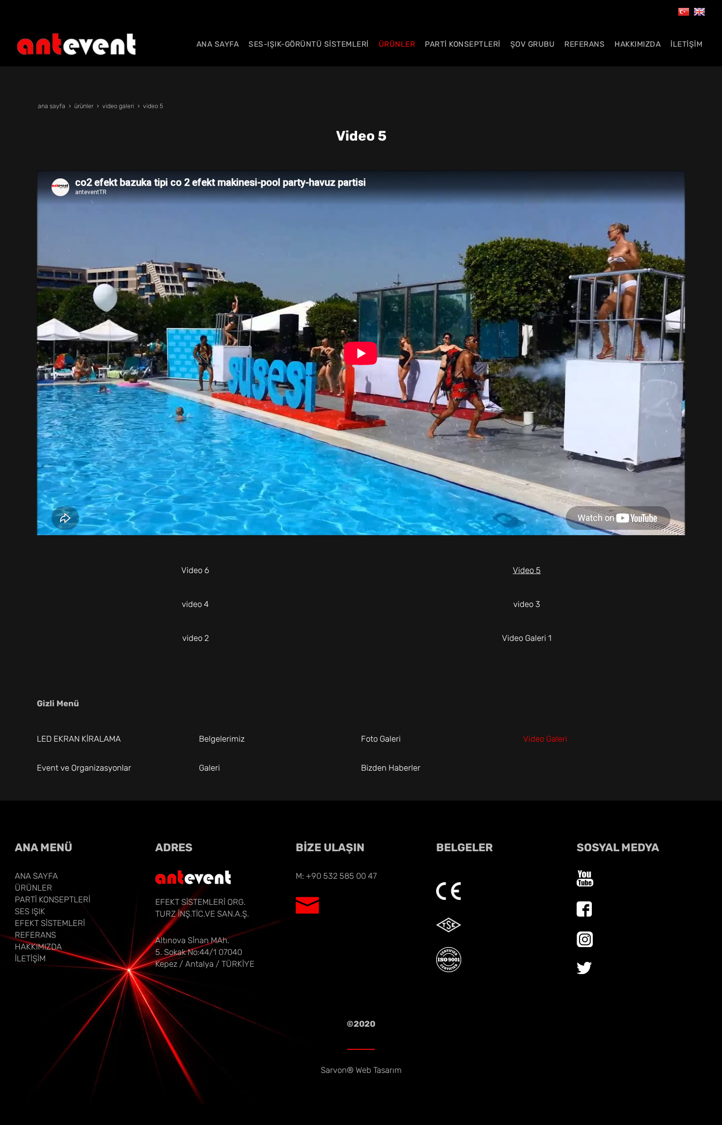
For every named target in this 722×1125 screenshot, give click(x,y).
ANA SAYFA (36, 876)
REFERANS (35, 935)
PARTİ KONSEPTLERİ (52, 899)
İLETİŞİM (30, 958)
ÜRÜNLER (33, 888)
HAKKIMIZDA (38, 947)
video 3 (526, 604)
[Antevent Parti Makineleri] (684, 11)
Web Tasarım (379, 1070)
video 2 (195, 638)
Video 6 (195, 570)
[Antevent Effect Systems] (699, 11)
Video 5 (527, 570)
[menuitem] (217, 44)
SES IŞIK (30, 911)
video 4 (195, 604)
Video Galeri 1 (527, 638)
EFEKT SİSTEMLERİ (50, 923)
